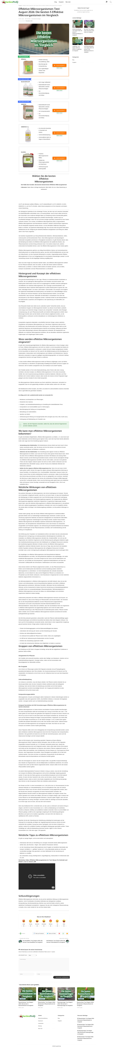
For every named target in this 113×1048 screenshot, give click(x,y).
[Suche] (111, 2)
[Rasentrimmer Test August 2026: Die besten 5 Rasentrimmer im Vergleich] (27, 993)
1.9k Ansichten (27, 18)
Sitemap (40, 1025)
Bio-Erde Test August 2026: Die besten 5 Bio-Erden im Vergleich (89, 31)
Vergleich (74, 62)
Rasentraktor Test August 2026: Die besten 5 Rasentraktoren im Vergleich (46, 1004)
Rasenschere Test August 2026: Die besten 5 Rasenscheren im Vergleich (85, 1004)
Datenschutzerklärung (42, 1018)
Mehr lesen (59, 68)
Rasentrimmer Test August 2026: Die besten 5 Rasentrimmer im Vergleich (26, 1004)
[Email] (67, 933)
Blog (73, 59)
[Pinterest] (59, 933)
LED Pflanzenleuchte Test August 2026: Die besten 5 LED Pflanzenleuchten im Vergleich (89, 49)
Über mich (40, 1028)
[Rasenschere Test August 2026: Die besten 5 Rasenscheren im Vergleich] (85, 993)
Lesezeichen (40, 1023)
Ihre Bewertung (23, 955)
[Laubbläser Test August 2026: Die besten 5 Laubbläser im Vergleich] (77, 41)
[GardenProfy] (10, 2)
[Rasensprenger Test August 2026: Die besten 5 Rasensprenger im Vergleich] (66, 993)
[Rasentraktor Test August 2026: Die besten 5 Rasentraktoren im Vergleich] (47, 993)
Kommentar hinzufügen (36, 18)
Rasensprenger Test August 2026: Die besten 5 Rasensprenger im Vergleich (65, 1004)
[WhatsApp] (63, 933)
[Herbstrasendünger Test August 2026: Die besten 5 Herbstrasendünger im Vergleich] (77, 24)
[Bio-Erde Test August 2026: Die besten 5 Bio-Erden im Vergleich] (89, 24)
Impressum (40, 1020)
